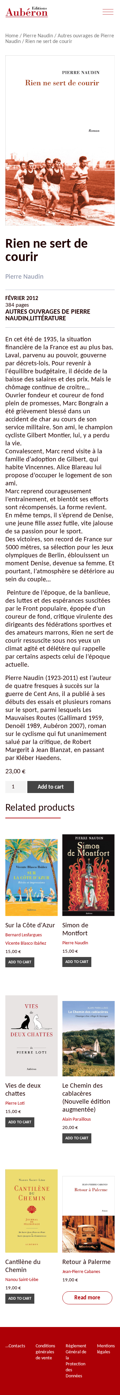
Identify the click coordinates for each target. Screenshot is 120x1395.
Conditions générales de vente (45, 1352)
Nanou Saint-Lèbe (21, 1279)
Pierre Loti (15, 1103)
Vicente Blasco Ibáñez (25, 943)
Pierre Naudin (38, 36)
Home (11, 36)
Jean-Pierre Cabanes (81, 1271)
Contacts (17, 1346)
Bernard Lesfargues (23, 935)
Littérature (48, 318)
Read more (87, 1298)
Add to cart (51, 787)
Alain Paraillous (76, 1119)
